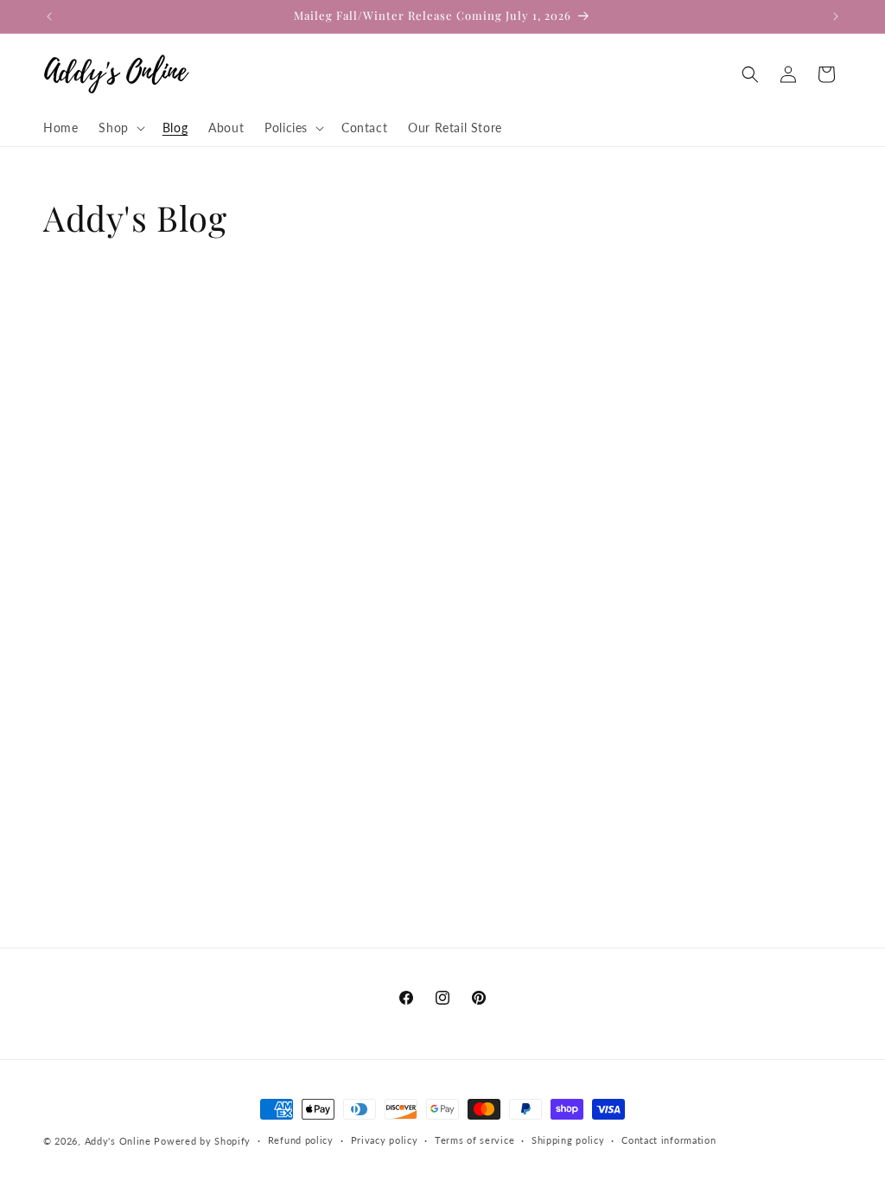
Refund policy (301, 1140)
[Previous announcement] (49, 16)
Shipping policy (568, 1140)
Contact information (668, 1140)
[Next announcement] (836, 16)
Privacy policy (384, 1140)
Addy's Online (118, 1140)
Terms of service (474, 1140)
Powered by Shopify (202, 1140)
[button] (119, 128)
